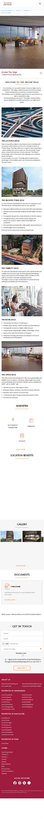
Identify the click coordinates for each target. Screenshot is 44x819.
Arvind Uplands (6, 697)
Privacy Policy (6, 769)
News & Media (6, 764)
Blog (3, 766)
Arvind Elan (5, 743)
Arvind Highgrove (7, 700)
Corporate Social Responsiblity (31, 686)
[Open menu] (40, 3)
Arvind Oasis (5, 720)
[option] (22, 593)
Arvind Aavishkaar (27, 700)
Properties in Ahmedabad (13, 691)
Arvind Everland (27, 695)
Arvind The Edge (7, 723)
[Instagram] (19, 782)
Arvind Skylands (7, 730)
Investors (4, 757)
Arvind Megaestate (7, 707)
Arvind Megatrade (27, 704)
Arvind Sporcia (6, 725)
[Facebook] (14, 782)
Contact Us (5, 754)
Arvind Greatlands (7, 732)
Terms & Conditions (8, 771)
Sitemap (4, 773)
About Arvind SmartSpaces (10, 684)
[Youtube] (29, 782)
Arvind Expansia (7, 727)
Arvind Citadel (26, 702)
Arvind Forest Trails (7, 734)
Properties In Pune (10, 739)
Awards (4, 762)
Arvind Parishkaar (7, 704)
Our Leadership (6, 686)
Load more (21, 449)
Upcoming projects (7, 752)
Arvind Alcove (6, 702)
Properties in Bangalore (13, 714)
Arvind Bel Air (6, 718)
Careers (4, 759)
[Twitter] (24, 782)
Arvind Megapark (27, 707)
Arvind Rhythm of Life (8, 709)
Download (10, 600)
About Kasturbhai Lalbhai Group (32, 684)
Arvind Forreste (27, 697)
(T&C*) (38, 662)
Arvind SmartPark (7, 695)
